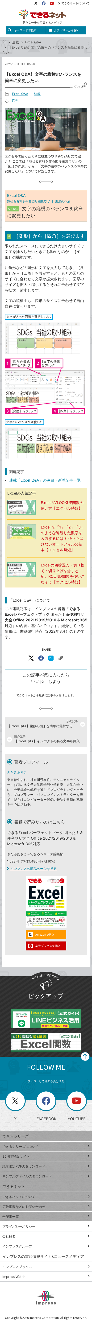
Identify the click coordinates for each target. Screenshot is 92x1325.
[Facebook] (44, 3)
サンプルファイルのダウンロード (27, 1176)
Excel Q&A (33, 42)
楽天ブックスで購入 (48, 946)
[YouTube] (52, 3)
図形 (15, 101)
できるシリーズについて (20, 1146)
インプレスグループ (17, 1246)
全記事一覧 (10, 1216)
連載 (15, 42)
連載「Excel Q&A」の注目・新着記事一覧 (45, 480)
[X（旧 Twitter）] (36, 3)
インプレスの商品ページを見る (33, 869)
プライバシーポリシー (18, 1226)
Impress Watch (13, 1277)
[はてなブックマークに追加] (51, 658)
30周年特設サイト (16, 1156)
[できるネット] (4, 42)
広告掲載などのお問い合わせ (23, 1207)
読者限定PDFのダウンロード (23, 1166)
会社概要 (9, 1236)
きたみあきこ (17, 772)
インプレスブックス (17, 1267)
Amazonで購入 (44, 934)
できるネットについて (75, 3)
